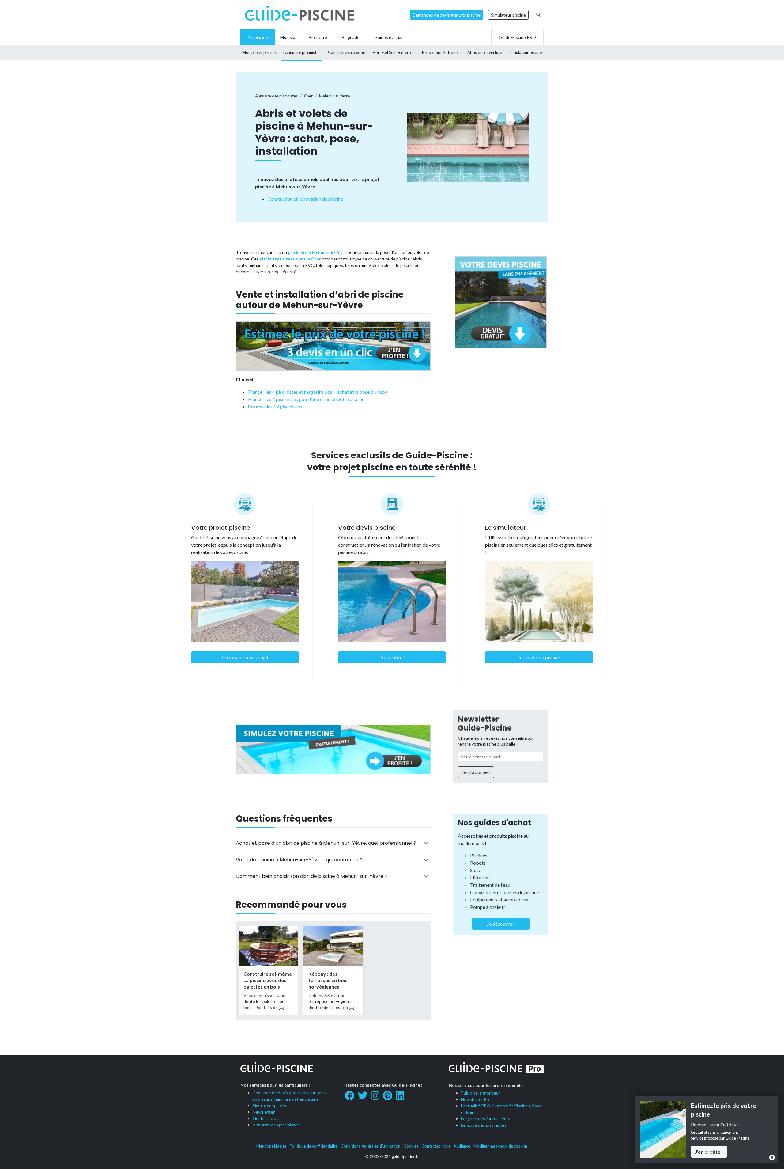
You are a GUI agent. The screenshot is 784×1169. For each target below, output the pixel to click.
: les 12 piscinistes (275, 406)
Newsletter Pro (476, 1099)
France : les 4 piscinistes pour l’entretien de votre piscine (306, 399)
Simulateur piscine (508, 14)
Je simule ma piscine (539, 657)
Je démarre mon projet (245, 657)
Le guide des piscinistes (484, 1125)
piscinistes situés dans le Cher (290, 258)
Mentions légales (271, 1146)
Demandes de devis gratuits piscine (447, 14)
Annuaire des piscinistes (276, 1124)
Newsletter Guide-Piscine (485, 723)
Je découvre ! (500, 924)
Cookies (411, 1146)
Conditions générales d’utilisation (370, 1146)
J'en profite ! (392, 657)
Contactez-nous (436, 1146)
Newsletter (264, 1111)
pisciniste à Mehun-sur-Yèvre (317, 252)
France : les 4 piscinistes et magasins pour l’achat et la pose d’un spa (317, 392)
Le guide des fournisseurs (485, 1118)
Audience (462, 1146)
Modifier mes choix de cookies (500, 1146)
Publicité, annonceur (480, 1092)
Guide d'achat (266, 1118)
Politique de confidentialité (313, 1146)
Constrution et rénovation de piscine (305, 199)
